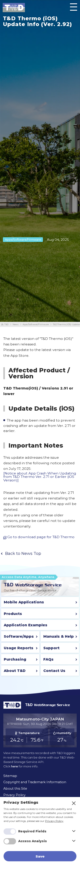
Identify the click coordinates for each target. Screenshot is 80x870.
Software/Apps (19, 636)
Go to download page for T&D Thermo (40, 537)
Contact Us (54, 671)
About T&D (15, 671)
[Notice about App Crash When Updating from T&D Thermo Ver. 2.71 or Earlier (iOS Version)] (39, 477)
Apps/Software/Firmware (36, 324)
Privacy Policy (54, 821)
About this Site (15, 789)
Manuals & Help (58, 636)
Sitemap (10, 776)
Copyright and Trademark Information (34, 782)
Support (51, 648)
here (14, 766)
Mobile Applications (24, 602)
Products (13, 614)
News (15, 324)
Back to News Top (23, 554)
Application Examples (25, 625)
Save (40, 856)
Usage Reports (18, 648)
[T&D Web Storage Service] (33, 585)
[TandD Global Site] (12, 708)
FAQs (48, 659)
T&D (6, 324)
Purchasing (15, 659)
